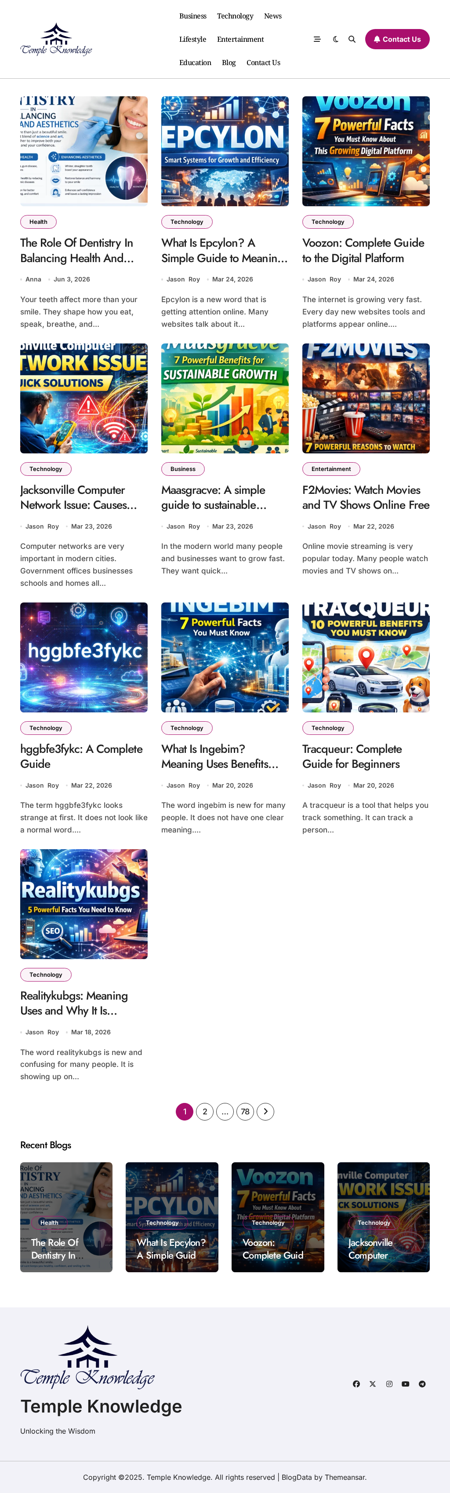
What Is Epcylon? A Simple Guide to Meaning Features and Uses (222, 257)
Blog (229, 62)
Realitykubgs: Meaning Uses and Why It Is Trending (74, 1010)
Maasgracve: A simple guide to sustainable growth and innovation (214, 505)
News (273, 16)
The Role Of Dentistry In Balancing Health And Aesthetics (76, 257)
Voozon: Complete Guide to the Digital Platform (363, 250)
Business (193, 16)
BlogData (297, 1477)
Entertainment (240, 39)
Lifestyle (193, 39)
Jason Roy (183, 279)
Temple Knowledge (101, 1406)
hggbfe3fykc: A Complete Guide (81, 757)
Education (195, 62)
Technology (235, 16)
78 (245, 1111)
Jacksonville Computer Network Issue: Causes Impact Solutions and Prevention (73, 513)
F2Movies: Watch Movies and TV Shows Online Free (365, 498)
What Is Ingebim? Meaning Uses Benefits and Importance (214, 764)
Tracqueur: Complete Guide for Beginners (352, 757)
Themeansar (345, 1477)
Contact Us (263, 62)
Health (38, 221)
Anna (33, 279)
